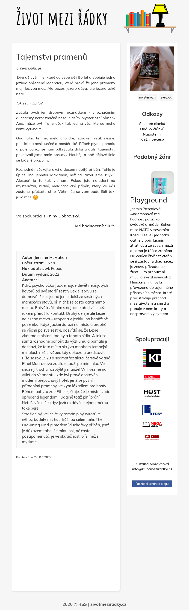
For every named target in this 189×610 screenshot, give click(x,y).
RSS (82, 604)
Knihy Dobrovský (63, 216)
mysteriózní (147, 97)
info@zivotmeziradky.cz (152, 469)
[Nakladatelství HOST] (152, 393)
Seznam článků (152, 123)
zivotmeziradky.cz (108, 604)
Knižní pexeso (152, 139)
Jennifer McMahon (51, 257)
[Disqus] (65, 527)
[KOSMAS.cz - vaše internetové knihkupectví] (152, 378)
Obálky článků (152, 129)
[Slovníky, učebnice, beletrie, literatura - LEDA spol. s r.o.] (152, 410)
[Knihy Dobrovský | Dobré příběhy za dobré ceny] (152, 358)
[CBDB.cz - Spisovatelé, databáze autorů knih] (152, 437)
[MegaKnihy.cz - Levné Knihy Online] (152, 425)
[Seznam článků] (136, 22)
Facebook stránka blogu (152, 484)
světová (166, 97)
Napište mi (152, 134)
